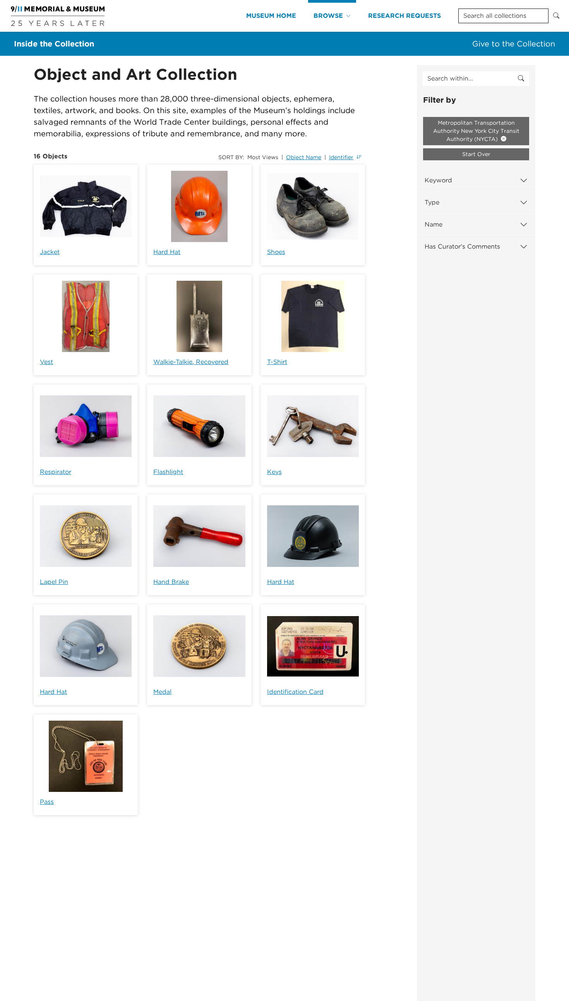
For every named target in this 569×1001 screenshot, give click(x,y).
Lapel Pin (54, 581)
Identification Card (295, 691)
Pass (47, 801)
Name (433, 224)
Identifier (341, 157)
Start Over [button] (476, 154)
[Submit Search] (556, 16)
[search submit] (521, 78)
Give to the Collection (513, 43)
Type (432, 202)
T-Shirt (277, 362)
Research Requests (404, 15)
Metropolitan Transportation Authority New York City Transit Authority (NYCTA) (476, 131)
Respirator (55, 472)
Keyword (438, 180)
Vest (46, 362)
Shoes (276, 252)
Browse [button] (328, 15)
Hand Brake (171, 581)
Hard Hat (166, 252)
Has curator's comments (462, 246)
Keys (274, 472)
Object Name (303, 157)
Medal (162, 691)
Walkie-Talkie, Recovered (190, 362)
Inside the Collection (54, 43)
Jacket (50, 252)
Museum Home (271, 15)
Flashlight (168, 472)
